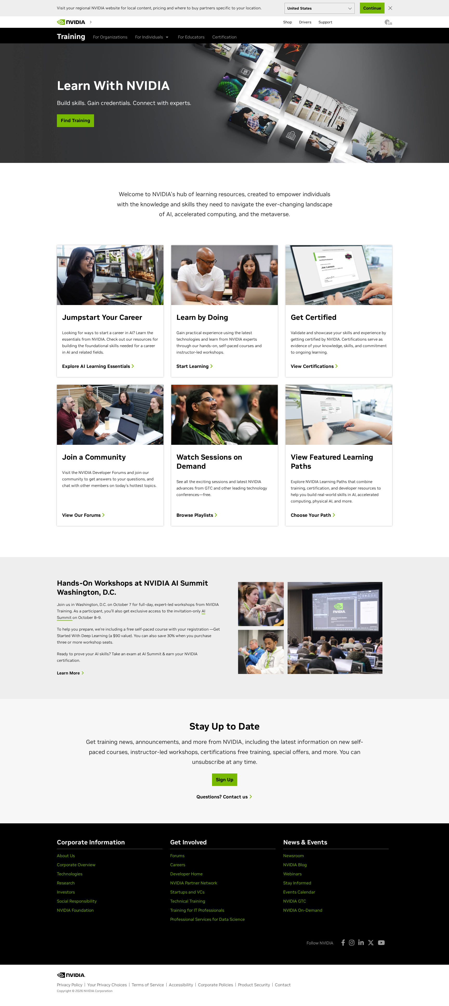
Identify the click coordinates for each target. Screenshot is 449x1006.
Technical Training (187, 901)
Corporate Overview (76, 864)
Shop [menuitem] (287, 22)
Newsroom (293, 855)
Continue (372, 8)
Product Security (254, 984)
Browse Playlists (195, 515)
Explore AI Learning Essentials (96, 366)
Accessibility (181, 984)
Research (66, 882)
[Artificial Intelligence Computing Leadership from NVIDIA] (71, 22)
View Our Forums (82, 515)
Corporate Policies (215, 984)
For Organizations (110, 36)
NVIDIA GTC (294, 901)
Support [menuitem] (325, 22)
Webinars (292, 873)
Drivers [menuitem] (305, 22)
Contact (283, 984)
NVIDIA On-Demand (302, 910)
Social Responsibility (77, 901)
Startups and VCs (187, 892)
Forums (177, 855)
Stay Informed (297, 882)
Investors (66, 892)
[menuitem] (103, 22)
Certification (224, 36)
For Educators (191, 36)
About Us (66, 855)
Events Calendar (299, 892)
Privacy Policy (69, 984)
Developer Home (186, 873)
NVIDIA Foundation (75, 910)
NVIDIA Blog (295, 864)
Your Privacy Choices (107, 984)
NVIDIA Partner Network (193, 882)
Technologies (69, 873)
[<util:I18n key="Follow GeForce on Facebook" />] (343, 942)
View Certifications (313, 366)
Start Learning (193, 366)
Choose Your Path (311, 515)
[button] (387, 23)
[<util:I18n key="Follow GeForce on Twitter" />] (371, 942)
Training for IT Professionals (197, 910)
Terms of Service (148, 984)
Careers (177, 864)
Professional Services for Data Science (207, 919)
